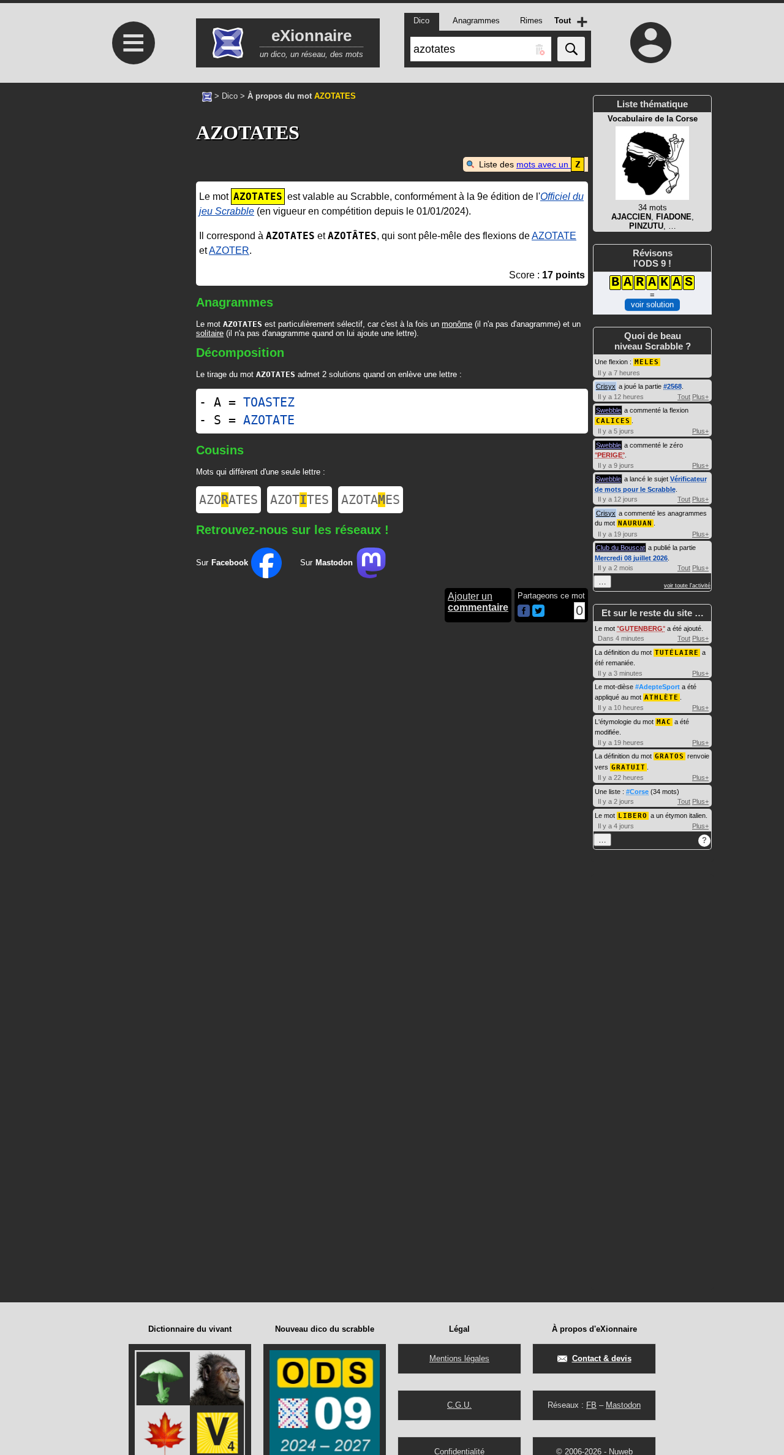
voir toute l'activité (687, 585)
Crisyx (606, 386)
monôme (457, 324)
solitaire (210, 333)
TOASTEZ (269, 402)
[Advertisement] (131, 185)
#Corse (637, 791)
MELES (647, 362)
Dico (230, 96)
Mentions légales (459, 1358)
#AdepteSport (657, 686)
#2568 (672, 386)
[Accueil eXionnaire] (207, 96)
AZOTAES (370, 499)
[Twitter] (538, 614)
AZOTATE (554, 236)
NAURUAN (635, 523)
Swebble (608, 410)
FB (591, 1405)
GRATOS (669, 756)
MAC (664, 722)
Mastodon (623, 1405)
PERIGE (609, 455)
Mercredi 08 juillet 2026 (631, 558)
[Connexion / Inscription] (651, 42)
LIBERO (632, 816)
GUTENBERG (641, 628)
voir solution (652, 304)
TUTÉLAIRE (677, 653)
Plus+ (700, 396)
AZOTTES (299, 499)
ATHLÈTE (661, 697)
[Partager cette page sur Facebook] (524, 612)
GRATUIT (628, 767)
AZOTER (229, 250)
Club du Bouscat (620, 547)
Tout (683, 396)
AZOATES (228, 499)
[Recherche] (571, 49)
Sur (222, 562)
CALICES (613, 421)
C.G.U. (459, 1405)
